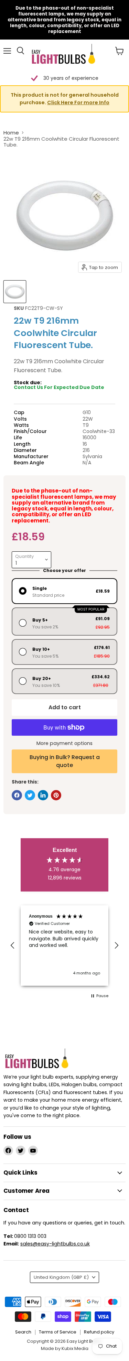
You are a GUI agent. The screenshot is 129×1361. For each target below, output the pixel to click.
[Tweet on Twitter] (30, 795)
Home (11, 133)
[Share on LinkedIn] (43, 795)
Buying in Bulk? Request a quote (65, 761)
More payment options (64, 743)
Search (23, 1332)
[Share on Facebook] (17, 795)
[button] (64, 98)
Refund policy (99, 1332)
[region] (64, 945)
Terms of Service (57, 1332)
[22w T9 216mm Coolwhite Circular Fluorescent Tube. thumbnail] (15, 292)
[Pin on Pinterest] (56, 795)
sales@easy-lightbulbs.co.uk (55, 1243)
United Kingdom (61, 1277)
